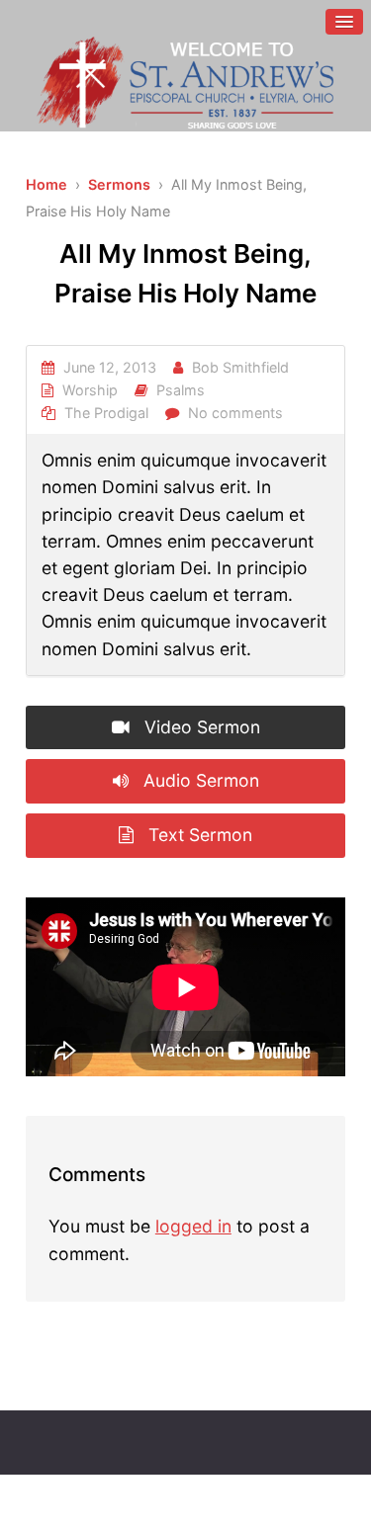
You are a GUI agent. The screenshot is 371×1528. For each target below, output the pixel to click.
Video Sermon (199, 727)
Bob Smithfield (240, 367)
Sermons (119, 184)
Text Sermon (197, 834)
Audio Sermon (199, 780)
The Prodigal (106, 412)
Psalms (180, 390)
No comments (235, 412)
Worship (90, 390)
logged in (193, 1226)
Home (46, 184)
